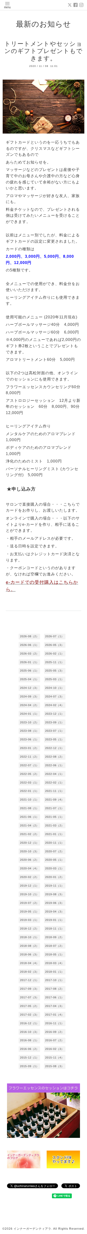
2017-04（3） (54, 1006)
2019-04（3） (54, 911)
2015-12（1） (29, 1057)
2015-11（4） (54, 1057)
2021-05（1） (54, 816)
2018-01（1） (54, 971)
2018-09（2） (54, 937)
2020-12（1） (29, 842)
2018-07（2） (54, 945)
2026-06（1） (29, 644)
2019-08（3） (54, 894)
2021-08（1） (29, 808)
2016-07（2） (54, 1040)
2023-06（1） (29, 739)
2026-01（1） (29, 662)
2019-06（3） (54, 902)
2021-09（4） (54, 799)
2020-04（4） (29, 868)
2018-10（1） (29, 937)
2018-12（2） (29, 928)
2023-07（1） (54, 730)
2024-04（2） (29, 705)
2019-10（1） (29, 894)
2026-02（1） (54, 653)
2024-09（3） (29, 696)
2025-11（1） (54, 662)
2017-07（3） (29, 997)
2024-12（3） (29, 687)
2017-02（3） (29, 1014)
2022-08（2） (54, 756)
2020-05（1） (54, 859)
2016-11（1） (54, 1023)
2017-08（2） (54, 988)
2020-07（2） (54, 851)
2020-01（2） (54, 877)
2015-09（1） (29, 1066)
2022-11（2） (29, 756)
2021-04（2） (29, 825)
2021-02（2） (29, 834)
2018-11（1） (54, 928)
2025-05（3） (54, 670)
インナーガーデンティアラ (32, 1228)
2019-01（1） (54, 919)
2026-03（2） (29, 653)
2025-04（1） (29, 679)
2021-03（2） (54, 825)
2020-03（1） (54, 868)
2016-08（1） (29, 1040)
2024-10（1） (54, 687)
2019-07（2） (29, 902)
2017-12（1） (29, 980)
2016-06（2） (29, 1048)
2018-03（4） (54, 963)
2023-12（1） (54, 713)
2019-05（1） (29, 911)
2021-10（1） (29, 799)
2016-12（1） (29, 1023)
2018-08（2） (29, 945)
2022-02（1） (54, 782)
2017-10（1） (54, 980)
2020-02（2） (29, 877)
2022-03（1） (29, 782)
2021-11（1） (54, 791)
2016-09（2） (54, 1031)
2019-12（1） (29, 885)
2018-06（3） (29, 954)
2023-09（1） (54, 722)
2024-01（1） (29, 713)
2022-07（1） (29, 765)
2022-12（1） (54, 748)
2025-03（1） (54, 679)
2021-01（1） (54, 834)
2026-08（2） (29, 636)
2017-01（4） (54, 1014)
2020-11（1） (54, 842)
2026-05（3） (54, 644)
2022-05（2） (29, 773)
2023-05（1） (54, 739)
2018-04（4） (29, 963)
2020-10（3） (29, 851)
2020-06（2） (29, 859)
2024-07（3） (54, 696)
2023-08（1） (29, 730)
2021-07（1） (54, 808)
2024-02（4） (54, 705)
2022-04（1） (54, 773)
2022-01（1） (29, 791)
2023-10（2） (29, 722)
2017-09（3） (29, 988)
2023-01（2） (29, 748)
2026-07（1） (54, 636)
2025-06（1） (29, 670)
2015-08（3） (54, 1066)
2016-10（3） (29, 1031)
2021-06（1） (29, 816)
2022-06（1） (54, 765)
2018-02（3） (29, 971)
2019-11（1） (54, 885)
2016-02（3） (54, 1048)
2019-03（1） (29, 919)
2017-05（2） (29, 1006)
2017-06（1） (54, 997)
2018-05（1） (54, 954)
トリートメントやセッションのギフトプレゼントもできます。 (43, 51)
